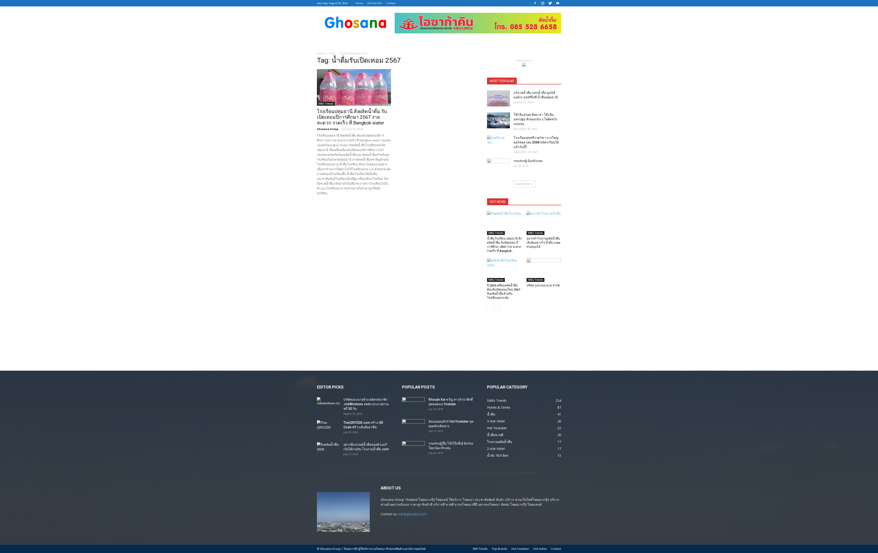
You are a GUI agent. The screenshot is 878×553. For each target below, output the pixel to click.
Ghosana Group (327, 129)
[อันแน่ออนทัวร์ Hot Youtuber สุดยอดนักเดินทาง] (413, 427)
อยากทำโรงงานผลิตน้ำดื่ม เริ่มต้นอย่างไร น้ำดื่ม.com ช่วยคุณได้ (543, 242)
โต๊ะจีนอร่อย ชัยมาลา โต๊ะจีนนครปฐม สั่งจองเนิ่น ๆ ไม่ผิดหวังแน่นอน (535, 119)
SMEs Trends (325, 103)
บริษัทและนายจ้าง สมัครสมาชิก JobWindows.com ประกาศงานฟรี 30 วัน (366, 404)
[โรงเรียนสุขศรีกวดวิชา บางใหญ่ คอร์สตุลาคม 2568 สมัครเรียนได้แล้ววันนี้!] (498, 143)
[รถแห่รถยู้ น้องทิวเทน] (498, 167)
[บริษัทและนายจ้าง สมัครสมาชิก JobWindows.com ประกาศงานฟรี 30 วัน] (328, 405)
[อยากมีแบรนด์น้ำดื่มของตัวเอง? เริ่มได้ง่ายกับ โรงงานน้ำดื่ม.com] (328, 450)
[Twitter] (550, 3)
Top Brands (499, 549)
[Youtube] (557, 3)
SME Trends (480, 549)
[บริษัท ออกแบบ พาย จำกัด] (544, 270)
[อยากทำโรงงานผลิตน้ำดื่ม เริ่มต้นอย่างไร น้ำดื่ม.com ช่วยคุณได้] (544, 223)
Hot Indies (540, 549)
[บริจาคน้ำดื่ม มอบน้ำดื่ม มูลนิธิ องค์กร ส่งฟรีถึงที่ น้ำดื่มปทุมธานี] (498, 98)
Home (359, 3)
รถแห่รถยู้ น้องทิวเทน (528, 161)
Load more (522, 184)
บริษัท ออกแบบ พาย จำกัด (543, 285)
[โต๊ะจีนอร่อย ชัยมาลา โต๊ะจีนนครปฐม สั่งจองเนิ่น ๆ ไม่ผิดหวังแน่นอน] (498, 120)
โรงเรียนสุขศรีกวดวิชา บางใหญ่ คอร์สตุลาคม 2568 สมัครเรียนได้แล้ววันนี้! (536, 142)
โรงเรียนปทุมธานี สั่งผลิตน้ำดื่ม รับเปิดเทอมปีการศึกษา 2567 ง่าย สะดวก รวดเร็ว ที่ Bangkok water (352, 117)
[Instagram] (542, 3)
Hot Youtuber (520, 549)
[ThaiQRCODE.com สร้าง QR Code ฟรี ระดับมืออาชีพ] (328, 428)
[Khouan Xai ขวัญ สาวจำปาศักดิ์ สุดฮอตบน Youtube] (413, 405)
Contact (391, 3)
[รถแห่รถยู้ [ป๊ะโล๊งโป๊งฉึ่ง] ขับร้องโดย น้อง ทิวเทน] (413, 449)
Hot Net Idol (374, 3)
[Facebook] (535, 3)
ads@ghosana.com (412, 514)
